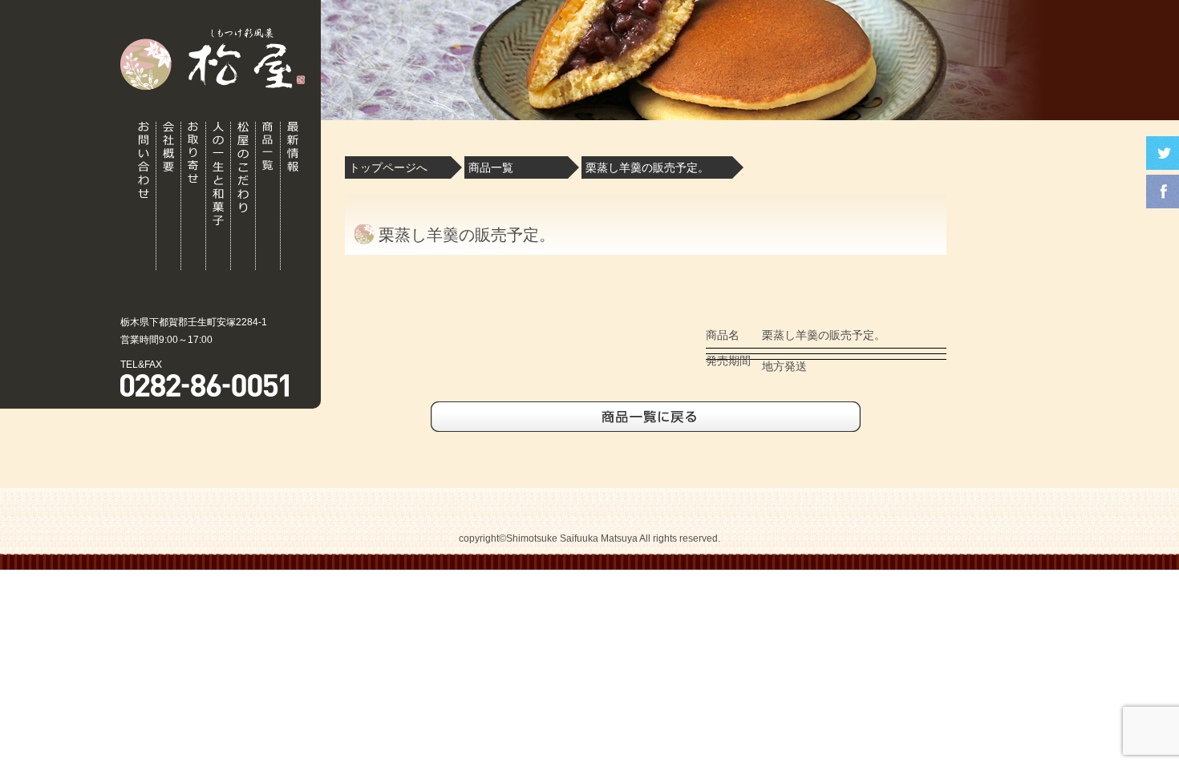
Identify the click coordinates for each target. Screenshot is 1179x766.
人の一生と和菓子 (218, 196)
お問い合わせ (143, 196)
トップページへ (388, 167)
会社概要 (168, 196)
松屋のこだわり (243, 196)
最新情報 (292, 196)
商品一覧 (267, 196)
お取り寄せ (193, 196)
